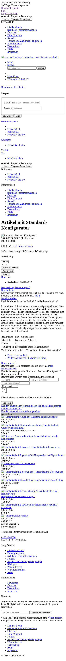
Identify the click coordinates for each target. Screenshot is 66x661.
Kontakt (11, 38)
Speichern (6, 403)
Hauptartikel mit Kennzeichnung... (18, 496)
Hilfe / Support (14, 35)
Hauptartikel (22, 515)
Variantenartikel (27, 463)
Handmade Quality (10, 8)
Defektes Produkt (15, 550)
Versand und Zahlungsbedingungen (24, 41)
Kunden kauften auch (11, 406)
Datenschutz (13, 46)
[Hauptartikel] (8, 515)
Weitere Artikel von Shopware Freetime (26, 358)
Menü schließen (15, 158)
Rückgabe (12, 564)
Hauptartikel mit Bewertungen (48, 471)
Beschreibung (8, 287)
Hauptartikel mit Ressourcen (45, 447)
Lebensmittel (13, 174)
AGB (10, 49)
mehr (37, 295)
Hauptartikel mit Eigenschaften (49, 455)
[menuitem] (36, 27)
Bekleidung (13, 177)
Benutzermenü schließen (13, 87)
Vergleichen (7, 271)
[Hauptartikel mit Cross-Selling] (17, 480)
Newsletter (12, 583)
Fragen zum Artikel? (17, 355)
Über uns (11, 32)
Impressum (12, 52)
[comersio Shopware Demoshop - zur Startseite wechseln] (29, 57)
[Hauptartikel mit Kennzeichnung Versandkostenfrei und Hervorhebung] (33, 493)
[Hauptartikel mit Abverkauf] (16, 416)
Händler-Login (14, 27)
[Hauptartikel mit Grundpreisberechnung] (22, 425)
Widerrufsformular (16, 569)
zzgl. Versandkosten (23, 246)
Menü (10, 62)
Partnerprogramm (15, 553)
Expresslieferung (9, 13)
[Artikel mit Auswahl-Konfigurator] (19, 436)
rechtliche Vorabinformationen (22, 30)
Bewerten (6, 277)
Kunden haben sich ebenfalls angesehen (42, 406)
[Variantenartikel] (10, 463)
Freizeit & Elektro (16, 179)
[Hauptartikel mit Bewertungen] (17, 471)
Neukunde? (7, 116)
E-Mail (7, 102)
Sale (3, 10)
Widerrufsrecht (14, 43)
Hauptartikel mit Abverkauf (44, 416)
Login (18, 116)
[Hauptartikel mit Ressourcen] (16, 447)
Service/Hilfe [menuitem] (21, 37)
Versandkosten (55, 617)
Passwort (8, 108)
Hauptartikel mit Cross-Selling (48, 480)
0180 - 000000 (8, 537)
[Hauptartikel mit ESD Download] (18, 504)
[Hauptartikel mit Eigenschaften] (17, 455)
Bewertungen (22, 287)
